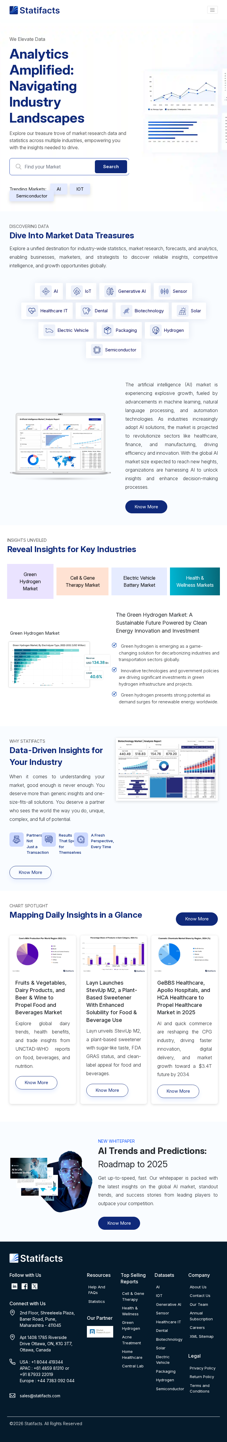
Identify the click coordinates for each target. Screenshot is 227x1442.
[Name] (212, 10)
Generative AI (132, 291)
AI (59, 189)
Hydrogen (174, 330)
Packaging (126, 330)
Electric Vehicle (73, 330)
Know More (146, 506)
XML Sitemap (202, 1336)
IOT (80, 189)
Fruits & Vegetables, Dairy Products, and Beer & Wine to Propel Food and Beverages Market (41, 998)
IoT (88, 291)
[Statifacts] (34, 10)
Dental (101, 311)
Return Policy (202, 1376)
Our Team (199, 1304)
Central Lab (133, 1366)
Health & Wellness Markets (195, 581)
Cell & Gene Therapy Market (83, 581)
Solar (196, 311)
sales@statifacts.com (40, 1395)
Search (111, 166)
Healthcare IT (54, 311)
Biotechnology (149, 311)
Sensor (180, 291)
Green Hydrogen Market (30, 581)
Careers (197, 1327)
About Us (198, 1287)
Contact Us (200, 1295)
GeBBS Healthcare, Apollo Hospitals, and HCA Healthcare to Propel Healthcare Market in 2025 (183, 998)
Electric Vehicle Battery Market (139, 581)
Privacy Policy (202, 1368)
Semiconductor (31, 196)
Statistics (96, 1301)
